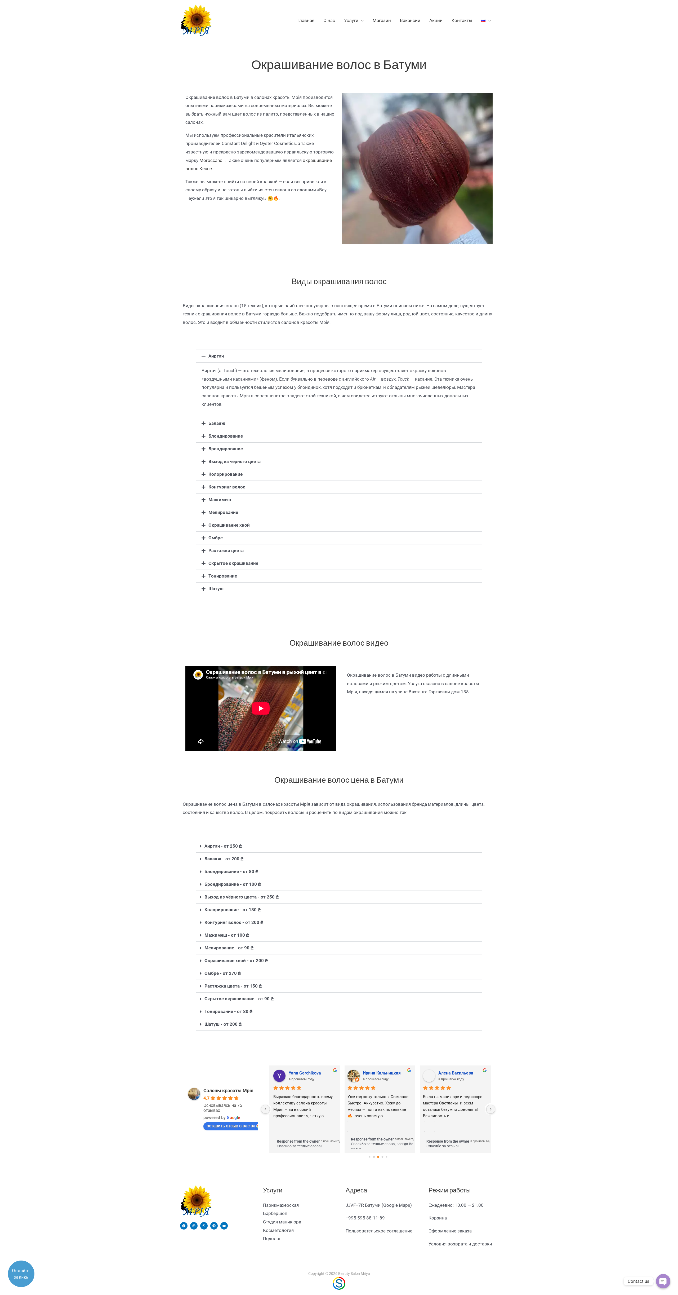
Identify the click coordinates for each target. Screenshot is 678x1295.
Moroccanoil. (212, 160)
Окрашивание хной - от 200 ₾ (236, 960)
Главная (305, 20)
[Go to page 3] (382, 1157)
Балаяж (216, 423)
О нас (329, 20)
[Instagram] (194, 1226)
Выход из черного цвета (234, 461)
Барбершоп (275, 1213)
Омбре (215, 537)
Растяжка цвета (226, 550)
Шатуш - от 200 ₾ (223, 1024)
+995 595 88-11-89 (365, 1218)
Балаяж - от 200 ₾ (224, 858)
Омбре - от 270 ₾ (222, 973)
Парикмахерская (281, 1205)
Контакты (462, 20)
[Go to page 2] (378, 1157)
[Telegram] (214, 1226)
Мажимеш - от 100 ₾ (226, 935)
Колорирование (225, 474)
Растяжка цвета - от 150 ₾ (233, 986)
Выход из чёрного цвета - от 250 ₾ (241, 897)
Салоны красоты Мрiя (228, 1090)
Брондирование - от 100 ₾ (232, 884)
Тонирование (222, 576)
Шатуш (216, 588)
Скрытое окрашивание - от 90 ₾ (239, 998)
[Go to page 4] (386, 1156)
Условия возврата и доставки (460, 1243)
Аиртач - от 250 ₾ (223, 846)
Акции (436, 20)
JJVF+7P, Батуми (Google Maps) (379, 1205)
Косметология (278, 1230)
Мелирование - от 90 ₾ (229, 947)
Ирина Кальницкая (381, 1073)
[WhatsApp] (204, 1226)
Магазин (382, 20)
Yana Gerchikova (303, 1073)
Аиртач (216, 356)
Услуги (351, 20)
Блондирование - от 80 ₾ (231, 871)
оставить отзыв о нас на (231, 1125)
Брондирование (225, 448)
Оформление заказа (450, 1231)
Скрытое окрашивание (233, 563)
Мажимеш (219, 499)
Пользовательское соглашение (379, 1231)
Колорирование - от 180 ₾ (232, 909)
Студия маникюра (282, 1221)
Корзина (438, 1218)
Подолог (272, 1238)
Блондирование (225, 436)
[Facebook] (184, 1226)
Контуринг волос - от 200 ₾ (234, 922)
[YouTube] (224, 1226)
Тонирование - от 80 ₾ (228, 1011)
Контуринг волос (226, 487)
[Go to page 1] (374, 1157)
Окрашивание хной (229, 525)
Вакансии (410, 20)
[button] (339, 356)
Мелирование (223, 512)
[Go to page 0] (369, 1156)
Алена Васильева (455, 1073)
